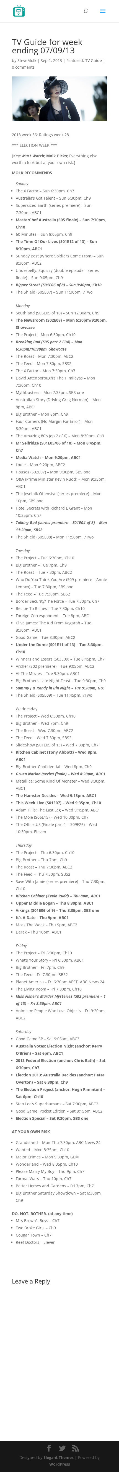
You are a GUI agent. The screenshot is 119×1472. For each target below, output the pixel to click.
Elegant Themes (58, 1457)
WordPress (59, 1464)
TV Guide (93, 60)
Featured (74, 60)
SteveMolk (26, 60)
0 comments (23, 67)
